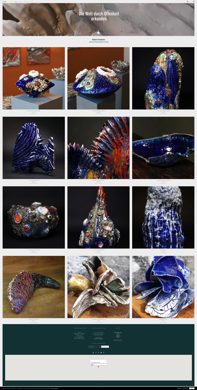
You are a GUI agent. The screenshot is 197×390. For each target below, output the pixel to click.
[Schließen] (195, 388)
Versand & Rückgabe (118, 332)
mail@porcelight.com (81, 338)
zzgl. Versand (35, 113)
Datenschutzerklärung (54, 388)
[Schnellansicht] (34, 78)
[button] (193, 1)
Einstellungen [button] (179, 388)
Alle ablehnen (185, 388)
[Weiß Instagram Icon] (98, 352)
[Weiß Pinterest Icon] (103, 352)
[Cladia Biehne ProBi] (93, 352)
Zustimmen (192, 388)
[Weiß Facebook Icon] (95, 352)
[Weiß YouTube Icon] (101, 352)
